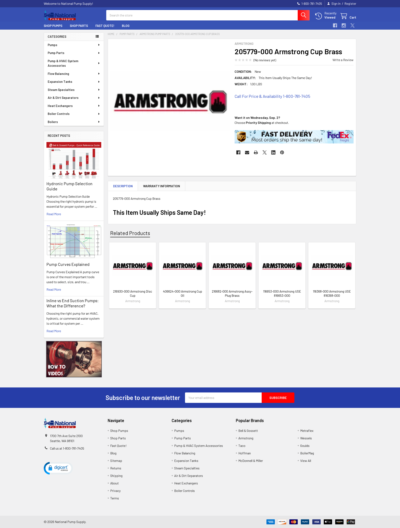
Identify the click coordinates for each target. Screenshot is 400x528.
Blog (126, 26)
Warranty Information (161, 186)
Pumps (52, 45)
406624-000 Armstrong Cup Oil (182, 293)
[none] (170, 101)
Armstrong (245, 438)
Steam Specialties (61, 90)
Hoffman (244, 453)
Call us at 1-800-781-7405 (67, 448)
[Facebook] (335, 25)
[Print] (256, 152)
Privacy (115, 491)
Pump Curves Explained (68, 264)
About (114, 483)
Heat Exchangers (60, 106)
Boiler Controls (59, 114)
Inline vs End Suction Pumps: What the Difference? (72, 303)
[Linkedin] (273, 152)
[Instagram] (344, 25)
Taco (241, 446)
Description (123, 186)
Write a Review (343, 60)
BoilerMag (307, 453)
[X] (352, 25)
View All (305, 461)
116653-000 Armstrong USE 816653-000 (282, 293)
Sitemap (116, 461)
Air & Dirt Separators (63, 97)
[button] (74, 359)
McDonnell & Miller (250, 461)
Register (350, 3)
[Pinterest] (282, 152)
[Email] (247, 152)
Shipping (116, 476)
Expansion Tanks (60, 81)
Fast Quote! (104, 26)
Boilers (53, 122)
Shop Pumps (53, 26)
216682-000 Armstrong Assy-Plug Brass (232, 293)
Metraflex (307, 430)
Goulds (305, 446)
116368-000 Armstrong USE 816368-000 (332, 293)
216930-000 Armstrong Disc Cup (132, 293)
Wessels (306, 438)
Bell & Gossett (248, 430)
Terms (114, 498)
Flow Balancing (58, 73)
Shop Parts (79, 26)
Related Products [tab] (130, 233)
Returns (115, 468)
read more (53, 214)
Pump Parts (56, 53)
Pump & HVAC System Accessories (63, 63)
